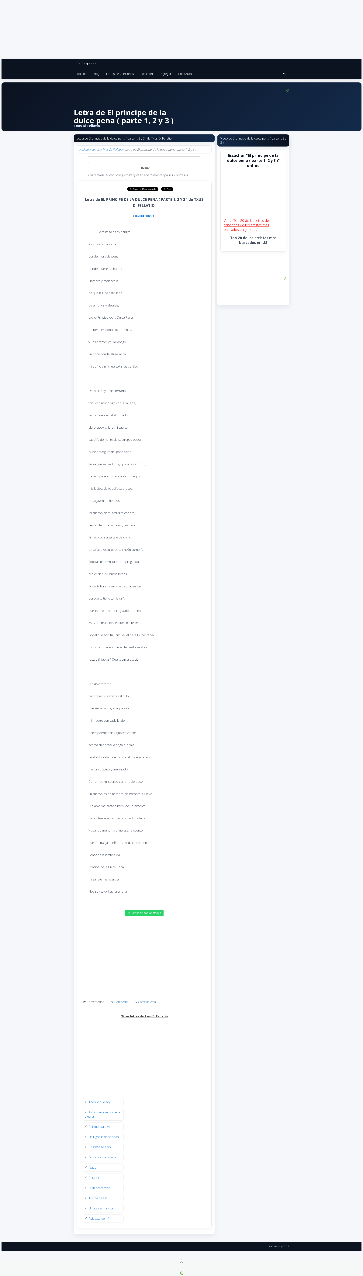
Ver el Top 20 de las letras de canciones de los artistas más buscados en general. (246, 225)
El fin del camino (99, 1188)
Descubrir (147, 74)
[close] (181, 1261)
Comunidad (185, 74)
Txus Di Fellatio (112, 149)
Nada (92, 1167)
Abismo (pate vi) (99, 1127)
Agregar (166, 74)
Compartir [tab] (121, 1002)
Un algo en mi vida (101, 1208)
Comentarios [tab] (95, 1002)
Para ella (94, 1178)
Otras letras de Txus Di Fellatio (144, 1016)
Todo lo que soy (99, 1102)
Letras (95, 149)
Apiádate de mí (99, 1218)
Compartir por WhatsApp (145, 913)
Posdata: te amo (100, 1147)
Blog (96, 74)
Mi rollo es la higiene (102, 1157)
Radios (81, 74)
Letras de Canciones (120, 74)
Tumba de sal (98, 1198)
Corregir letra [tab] (146, 1002)
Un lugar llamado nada (104, 1137)
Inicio (84, 149)
